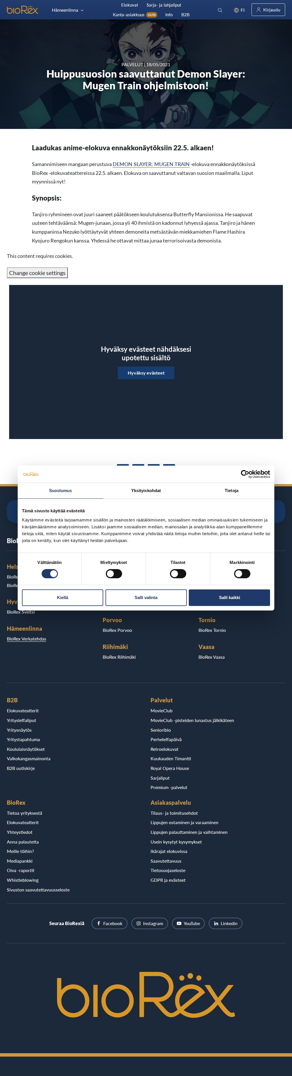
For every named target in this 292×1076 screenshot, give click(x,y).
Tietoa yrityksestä (24, 813)
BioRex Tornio (212, 630)
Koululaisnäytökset (26, 749)
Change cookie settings (37, 272)
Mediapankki (20, 860)
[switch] (114, 573)
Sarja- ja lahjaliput (164, 4)
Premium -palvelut (169, 787)
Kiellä (62, 597)
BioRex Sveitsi (21, 611)
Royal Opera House (170, 768)
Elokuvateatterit (23, 710)
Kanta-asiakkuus (134, 14)
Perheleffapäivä (166, 739)
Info (169, 14)
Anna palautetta (23, 841)
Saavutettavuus (166, 860)
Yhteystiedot (20, 832)
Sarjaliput (160, 777)
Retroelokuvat (165, 749)
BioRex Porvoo (117, 630)
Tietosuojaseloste (168, 870)
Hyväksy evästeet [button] (146, 372)
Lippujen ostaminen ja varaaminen (184, 822)
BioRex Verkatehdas (26, 638)
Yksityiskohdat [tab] (146, 490)
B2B (185, 14)
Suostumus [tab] (60, 490)
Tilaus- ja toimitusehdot (174, 813)
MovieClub (162, 710)
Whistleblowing (22, 880)
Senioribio (161, 730)
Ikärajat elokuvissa (169, 851)
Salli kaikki (229, 597)
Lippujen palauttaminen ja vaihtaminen (189, 832)
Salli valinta (146, 597)
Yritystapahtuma (23, 739)
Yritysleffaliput (21, 720)
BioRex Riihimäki (119, 657)
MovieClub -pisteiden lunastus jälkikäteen (192, 720)
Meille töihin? (20, 851)
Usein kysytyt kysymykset (176, 841)
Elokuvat (129, 4)
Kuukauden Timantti (171, 758)
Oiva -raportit (21, 870)
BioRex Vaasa (211, 657)
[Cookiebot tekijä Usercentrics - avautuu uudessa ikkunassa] (245, 474)
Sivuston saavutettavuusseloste (38, 889)
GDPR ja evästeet (168, 880)
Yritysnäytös (19, 730)
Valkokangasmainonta (28, 758)
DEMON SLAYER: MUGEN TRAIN (151, 164)
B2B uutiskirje (21, 768)
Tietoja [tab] (231, 490)
